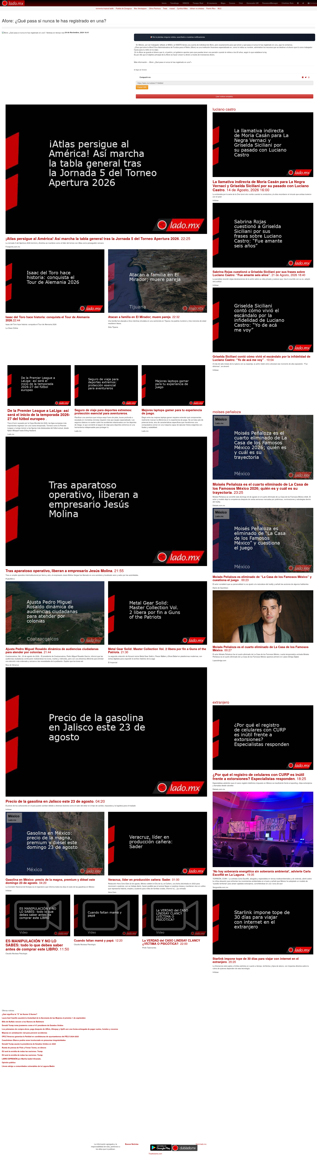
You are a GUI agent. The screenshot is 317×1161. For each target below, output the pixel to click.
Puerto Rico (210, 8)
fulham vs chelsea (197, 8)
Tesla (165, 8)
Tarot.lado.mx (201, 1144)
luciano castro (224, 109)
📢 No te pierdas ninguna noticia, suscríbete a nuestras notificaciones (177, 37)
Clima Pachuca (155, 8)
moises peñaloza (227, 411)
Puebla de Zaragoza (124, 8)
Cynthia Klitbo (182, 8)
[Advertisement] (80, 348)
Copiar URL (142, 87)
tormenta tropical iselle (105, 8)
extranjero (221, 702)
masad (172, 8)
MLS (219, 8)
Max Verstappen (140, 8)
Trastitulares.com (155, 1153)
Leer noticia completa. (224, 96)
